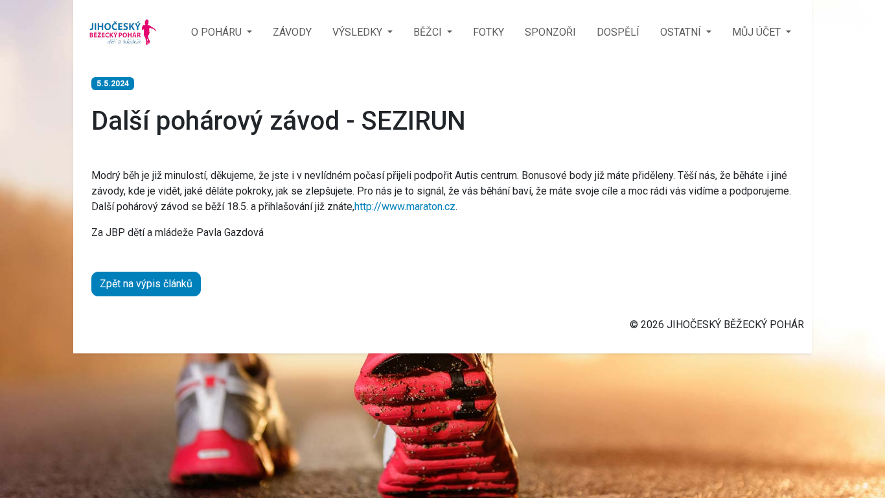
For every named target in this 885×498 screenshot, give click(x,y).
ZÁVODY (292, 32)
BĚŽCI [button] (428, 32)
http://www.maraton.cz (404, 206)
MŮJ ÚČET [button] (757, 32)
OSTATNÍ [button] (682, 32)
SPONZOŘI (550, 32)
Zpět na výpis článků (146, 284)
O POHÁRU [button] (217, 32)
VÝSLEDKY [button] (358, 32)
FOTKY (488, 32)
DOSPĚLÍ (618, 32)
